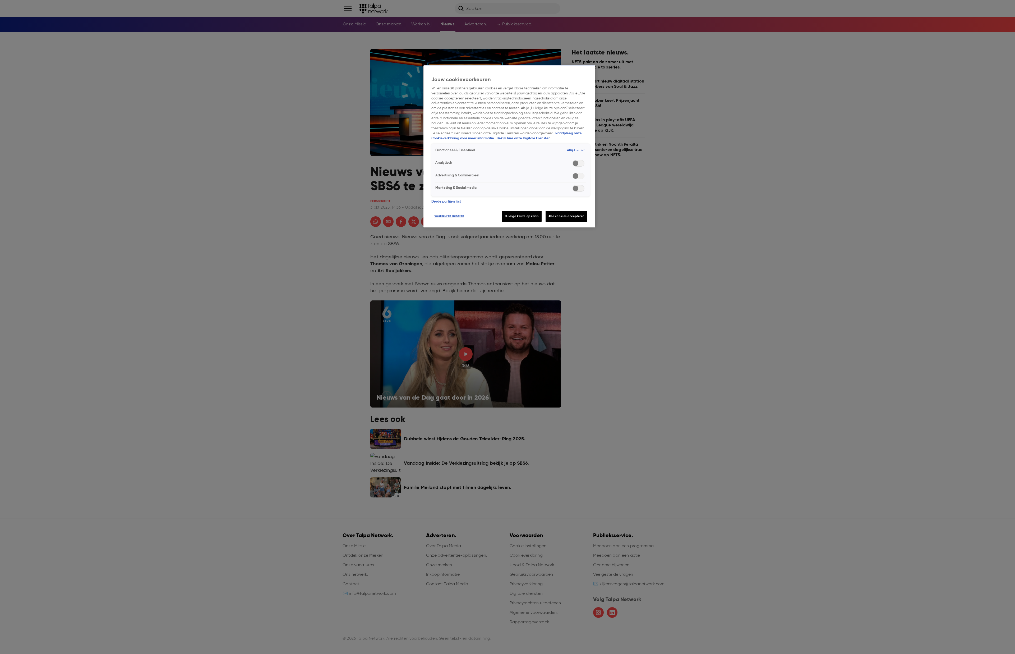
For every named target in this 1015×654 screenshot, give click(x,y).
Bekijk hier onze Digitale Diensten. (524, 138)
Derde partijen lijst (446, 201)
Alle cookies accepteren (566, 216)
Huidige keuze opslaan (522, 216)
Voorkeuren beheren (449, 216)
